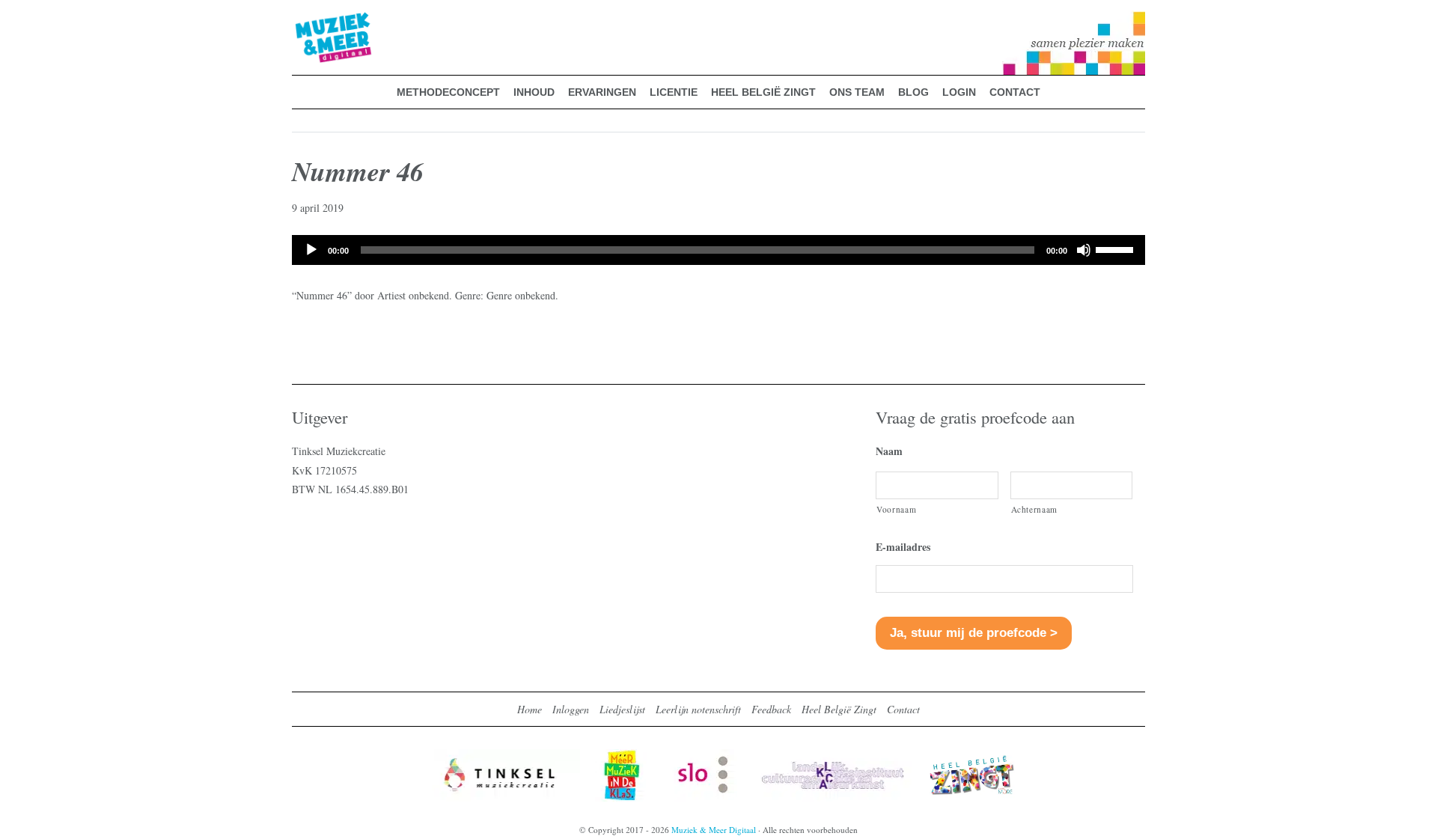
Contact (903, 709)
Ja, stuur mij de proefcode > (974, 633)
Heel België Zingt (839, 709)
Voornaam (896, 509)
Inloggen (570, 709)
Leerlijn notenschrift (698, 709)
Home (529, 709)
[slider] (1117, 248)
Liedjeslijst (622, 709)
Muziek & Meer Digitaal (309, 20)
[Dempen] (1083, 249)
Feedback (771, 709)
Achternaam (1034, 509)
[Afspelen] (311, 249)
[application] (718, 250)
